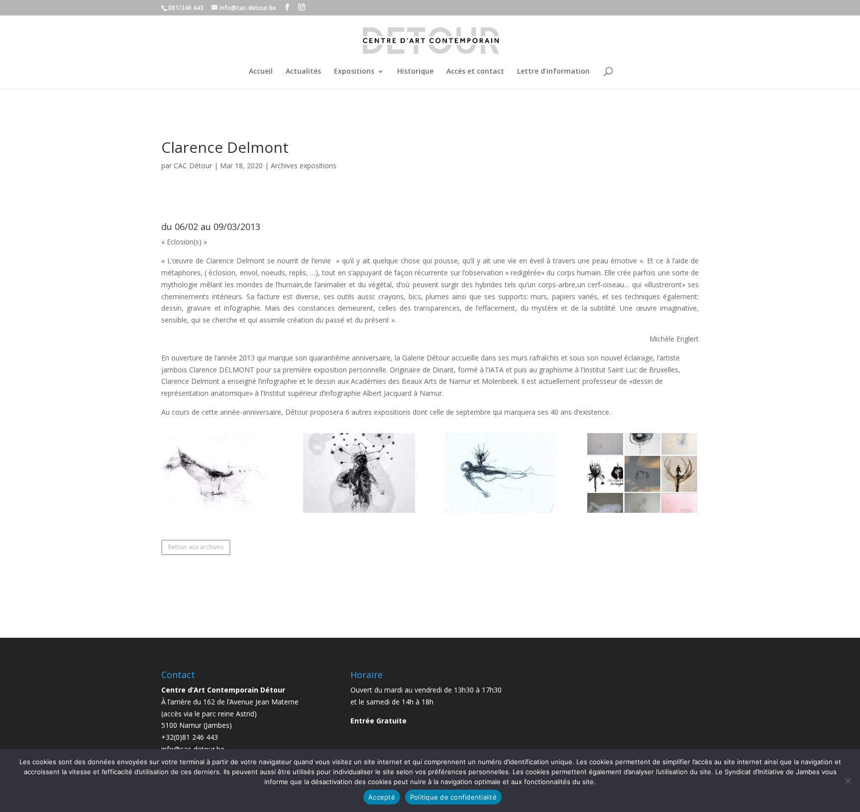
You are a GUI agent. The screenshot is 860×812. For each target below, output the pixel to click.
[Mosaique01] (642, 512)
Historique (415, 72)
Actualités (303, 72)
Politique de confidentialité (453, 797)
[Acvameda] (217, 512)
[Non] (848, 781)
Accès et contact (475, 72)
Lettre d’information (553, 72)
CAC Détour (193, 165)
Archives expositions (303, 165)
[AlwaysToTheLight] (359, 512)
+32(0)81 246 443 (189, 737)
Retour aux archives (195, 547)
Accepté (381, 797)
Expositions (354, 72)
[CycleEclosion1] (501, 512)
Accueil (261, 72)
